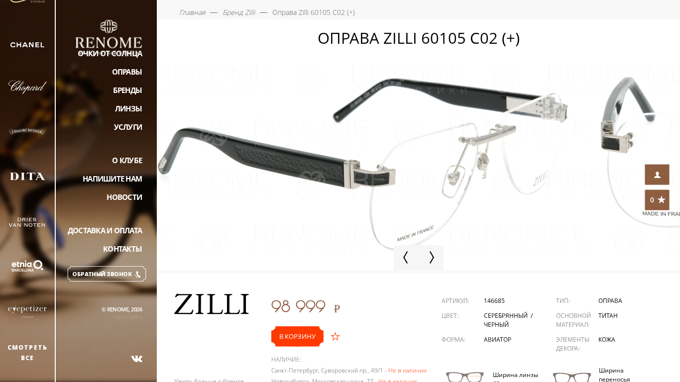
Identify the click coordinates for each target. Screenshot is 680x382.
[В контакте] (136, 359)
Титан (608, 315)
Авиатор (497, 339)
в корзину (297, 336)
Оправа (610, 300)
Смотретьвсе (27, 352)
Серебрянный (506, 315)
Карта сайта (127, 316)
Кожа (606, 339)
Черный (496, 324)
